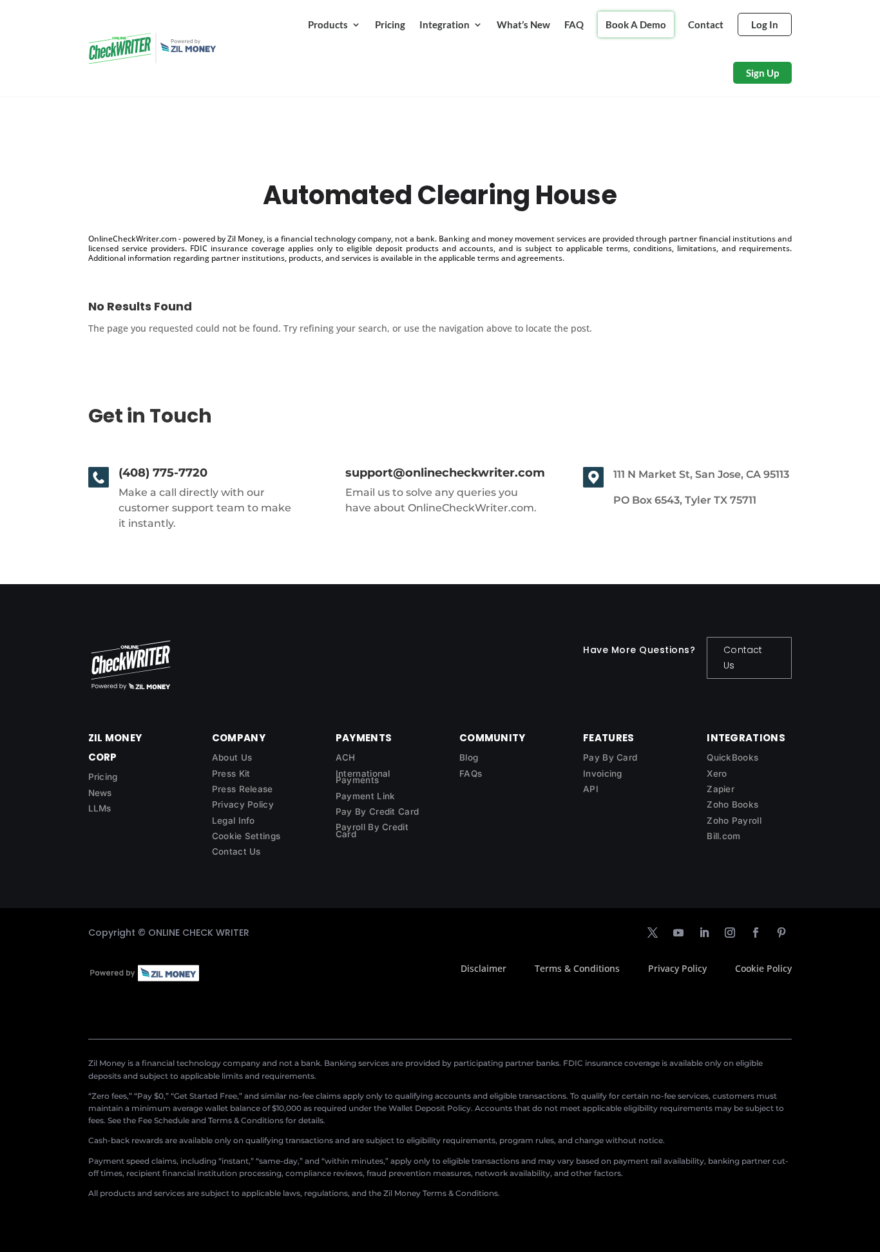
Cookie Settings (246, 836)
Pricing (390, 24)
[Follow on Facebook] (755, 932)
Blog (468, 757)
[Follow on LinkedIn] (704, 932)
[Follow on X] (652, 932)
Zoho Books (732, 804)
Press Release (242, 789)
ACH (346, 757)
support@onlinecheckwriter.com (445, 473)
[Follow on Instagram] (730, 932)
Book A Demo (636, 24)
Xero (717, 773)
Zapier (720, 789)
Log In (764, 24)
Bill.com (723, 836)
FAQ (574, 24)
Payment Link (366, 796)
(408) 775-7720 (163, 473)
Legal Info (233, 820)
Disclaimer (483, 968)
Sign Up (762, 73)
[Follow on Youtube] (678, 932)
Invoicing (602, 773)
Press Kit (231, 773)
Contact (705, 24)
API (590, 789)
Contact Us (742, 657)
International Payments (363, 777)
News (100, 793)
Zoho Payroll (734, 820)
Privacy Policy (243, 804)
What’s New (523, 24)
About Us (232, 757)
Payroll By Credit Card (372, 830)
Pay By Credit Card (377, 811)
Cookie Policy (763, 968)
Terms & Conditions (577, 968)
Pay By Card (610, 757)
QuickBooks (732, 757)
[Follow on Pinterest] (781, 932)
